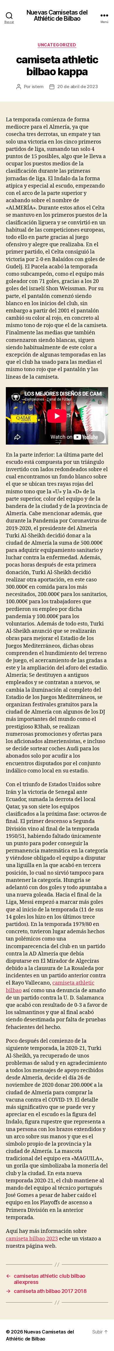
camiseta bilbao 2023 (32, 1238)
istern (38, 86)
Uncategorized (57, 44)
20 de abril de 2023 (77, 86)
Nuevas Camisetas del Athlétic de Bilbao (57, 15)
